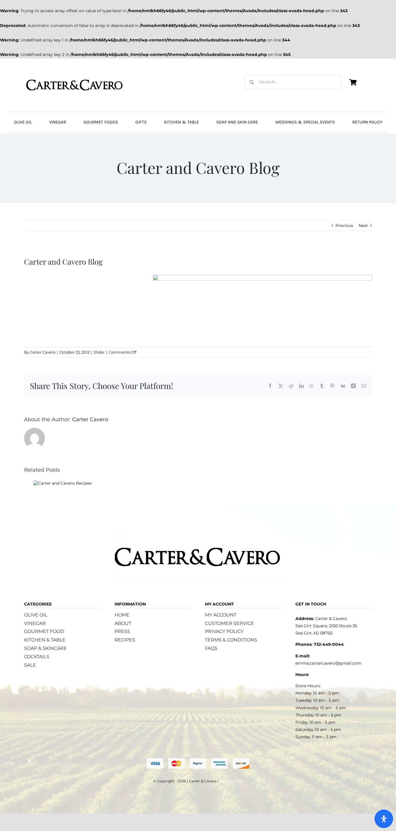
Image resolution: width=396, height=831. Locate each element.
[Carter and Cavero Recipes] (62, 483)
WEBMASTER (231, 781)
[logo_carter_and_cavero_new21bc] (75, 72)
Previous (344, 225)
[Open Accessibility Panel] (384, 819)
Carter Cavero (42, 352)
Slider (99, 352)
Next (363, 225)
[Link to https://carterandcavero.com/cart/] (352, 82)
